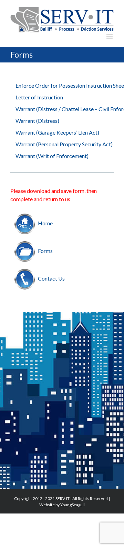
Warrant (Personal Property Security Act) (64, 144)
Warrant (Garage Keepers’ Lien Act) (57, 132)
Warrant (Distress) (37, 120)
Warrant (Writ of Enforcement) (52, 156)
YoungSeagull (72, 504)
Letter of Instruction (39, 97)
